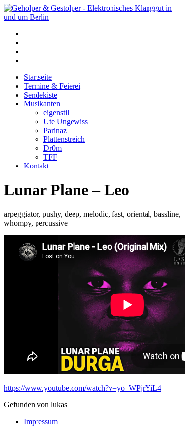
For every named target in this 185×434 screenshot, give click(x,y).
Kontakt (36, 166)
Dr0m (52, 148)
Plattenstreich (64, 139)
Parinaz (55, 130)
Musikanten (42, 104)
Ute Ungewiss (65, 121)
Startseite (38, 77)
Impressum (41, 421)
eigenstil (56, 112)
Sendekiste (40, 95)
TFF (50, 157)
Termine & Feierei (52, 86)
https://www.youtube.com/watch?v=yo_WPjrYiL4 (82, 388)
